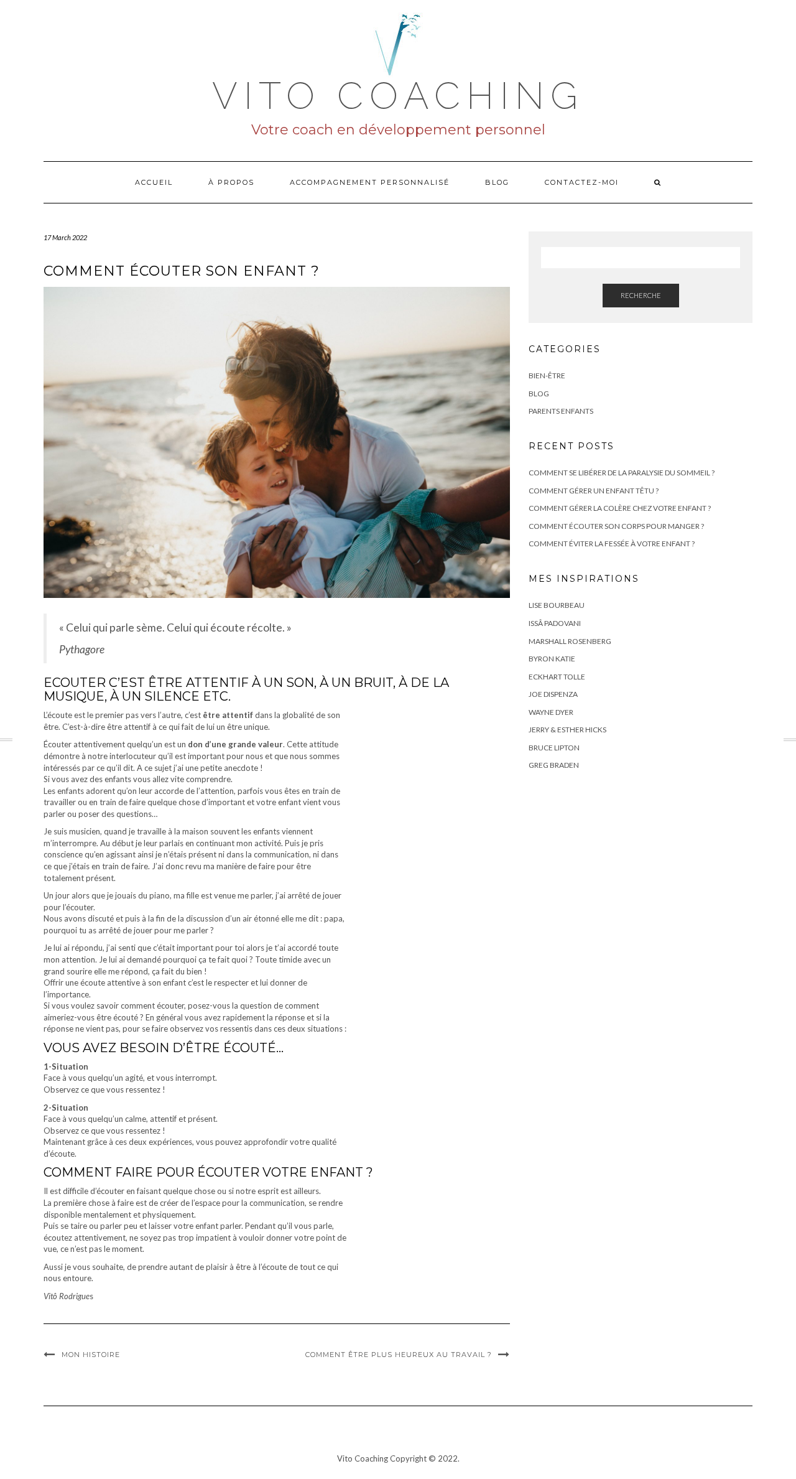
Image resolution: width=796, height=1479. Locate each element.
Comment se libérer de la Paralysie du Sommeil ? (622, 472)
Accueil (154, 182)
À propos (231, 182)
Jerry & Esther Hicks (567, 729)
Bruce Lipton (554, 747)
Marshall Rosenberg (570, 641)
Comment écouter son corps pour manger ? (616, 526)
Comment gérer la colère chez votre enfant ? (620, 508)
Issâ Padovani (555, 623)
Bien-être (547, 375)
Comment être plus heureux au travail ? (398, 1354)
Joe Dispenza (553, 694)
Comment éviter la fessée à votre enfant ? (612, 543)
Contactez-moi (582, 182)
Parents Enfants (561, 411)
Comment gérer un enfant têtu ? (594, 490)
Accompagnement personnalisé (370, 182)
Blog (497, 182)
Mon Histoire (91, 1354)
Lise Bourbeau (557, 605)
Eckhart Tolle (557, 676)
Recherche (641, 295)
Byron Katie (552, 658)
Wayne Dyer (551, 712)
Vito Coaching (398, 96)
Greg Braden (554, 765)
